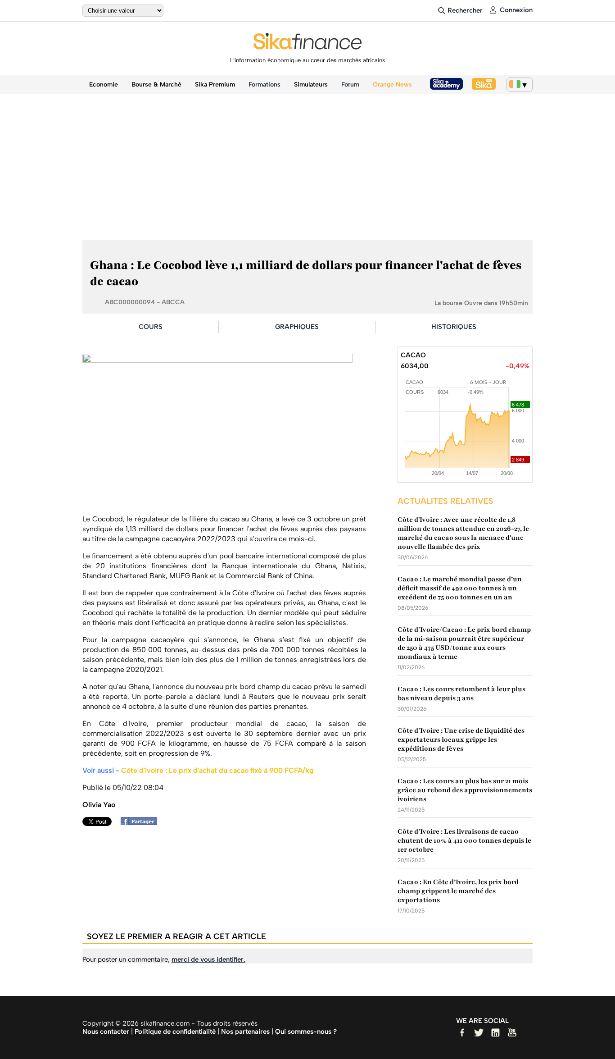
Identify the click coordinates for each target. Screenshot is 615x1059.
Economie (103, 84)
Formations (264, 84)
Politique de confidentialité (175, 1031)
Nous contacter (105, 1031)
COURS (151, 327)
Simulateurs (311, 84)
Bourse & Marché (156, 84)
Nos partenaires (245, 1031)
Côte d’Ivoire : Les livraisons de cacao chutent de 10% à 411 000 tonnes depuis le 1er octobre (464, 840)
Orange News (392, 84)
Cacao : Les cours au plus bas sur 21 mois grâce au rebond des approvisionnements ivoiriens (465, 789)
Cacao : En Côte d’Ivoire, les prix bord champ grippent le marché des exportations (458, 890)
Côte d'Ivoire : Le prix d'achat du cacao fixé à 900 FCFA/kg (217, 770)
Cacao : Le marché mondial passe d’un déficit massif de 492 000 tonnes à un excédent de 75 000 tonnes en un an (460, 588)
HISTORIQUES (453, 327)
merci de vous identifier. (208, 959)
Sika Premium (215, 84)
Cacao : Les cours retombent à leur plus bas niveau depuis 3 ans (461, 694)
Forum (350, 84)
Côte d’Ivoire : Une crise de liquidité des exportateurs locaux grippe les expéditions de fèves (461, 739)
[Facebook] (141, 822)
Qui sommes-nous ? (306, 1031)
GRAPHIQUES (297, 327)
